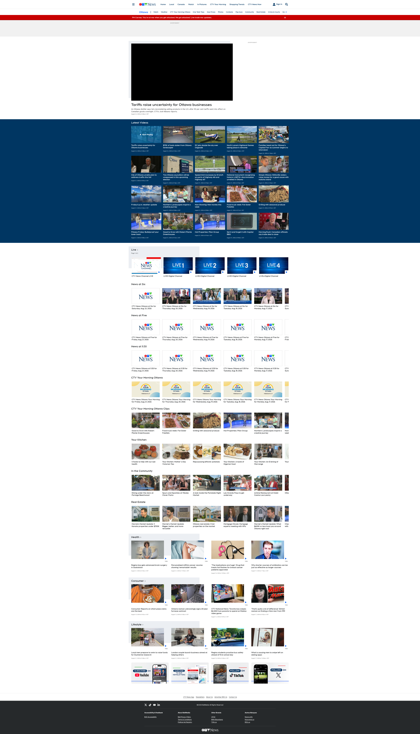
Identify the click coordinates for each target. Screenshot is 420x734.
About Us (209, 697)
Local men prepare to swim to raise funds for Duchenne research (149, 654)
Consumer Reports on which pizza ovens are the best (148, 610)
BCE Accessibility (150, 717)
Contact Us (233, 697)
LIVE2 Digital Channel (204, 276)
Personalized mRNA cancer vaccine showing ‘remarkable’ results (187, 566)
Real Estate (260, 12)
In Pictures (202, 4)
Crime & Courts (274, 12)
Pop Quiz (239, 12)
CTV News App (188, 697)
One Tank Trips (198, 12)
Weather (164, 12)
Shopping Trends (236, 4)
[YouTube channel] (154, 704)
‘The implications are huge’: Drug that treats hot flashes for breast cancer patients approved (227, 567)
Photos (220, 12)
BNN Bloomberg (217, 719)
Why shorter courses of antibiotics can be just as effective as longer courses (269, 566)
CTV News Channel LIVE (142, 276)
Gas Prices (211, 12)
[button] (146, 140)
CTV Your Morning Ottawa (180, 12)
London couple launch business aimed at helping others (189, 654)
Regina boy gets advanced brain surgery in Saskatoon (149, 566)
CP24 (213, 717)
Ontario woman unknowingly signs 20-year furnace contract (189, 610)
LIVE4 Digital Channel (268, 276)
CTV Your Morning (218, 4)
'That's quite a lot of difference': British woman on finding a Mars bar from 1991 (268, 610)
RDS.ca (247, 722)
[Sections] (133, 4)
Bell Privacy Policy (184, 717)
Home (163, 4)
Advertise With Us (220, 697)
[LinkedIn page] (159, 704)
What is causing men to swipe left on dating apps (267, 654)
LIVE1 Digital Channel (173, 276)
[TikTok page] (150, 704)
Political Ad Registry (185, 722)
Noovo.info (249, 717)
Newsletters (200, 697)
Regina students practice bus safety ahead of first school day (227, 654)
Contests (229, 12)
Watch (191, 4)
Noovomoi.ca (249, 719)
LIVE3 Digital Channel (236, 276)
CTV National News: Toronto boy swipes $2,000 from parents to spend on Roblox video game (229, 611)
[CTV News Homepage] (147, 4)
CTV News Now (254, 4)
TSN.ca (214, 722)
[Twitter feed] (145, 704)
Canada (181, 4)
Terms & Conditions (185, 719)
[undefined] (146, 299)
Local (171, 4)
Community (249, 12)
